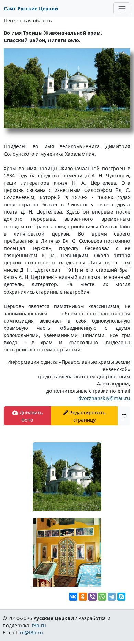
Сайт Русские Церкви (31, 8)
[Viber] (92, 597)
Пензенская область (28, 20)
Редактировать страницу (86, 416)
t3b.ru (39, 625)
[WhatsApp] (102, 597)
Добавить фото (30, 416)
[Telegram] (112, 597)
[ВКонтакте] (73, 597)
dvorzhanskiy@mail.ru (104, 398)
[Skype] (121, 597)
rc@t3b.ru (31, 632)
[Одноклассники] (83, 597)
